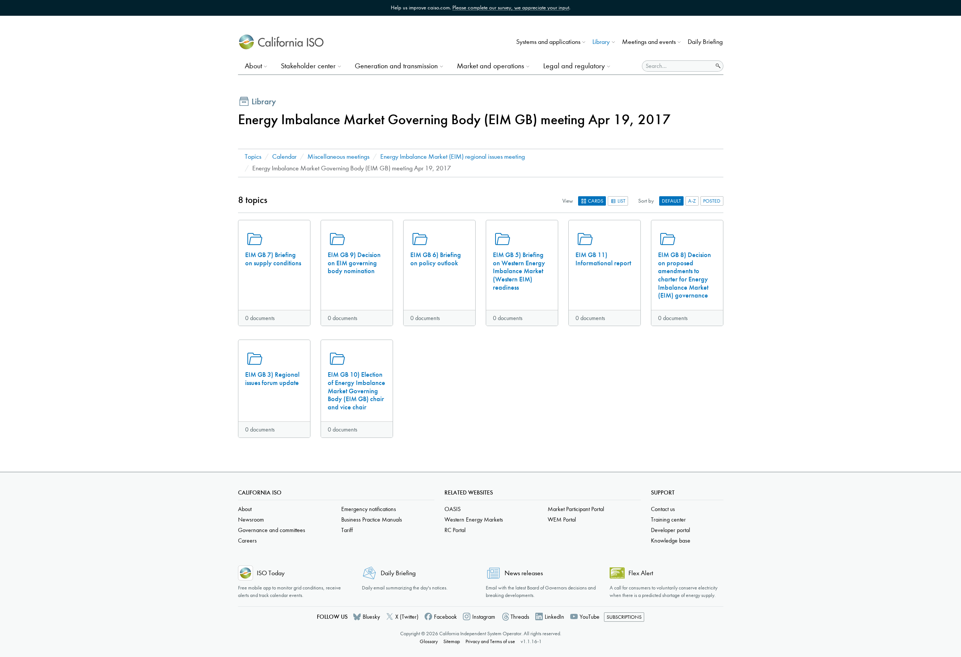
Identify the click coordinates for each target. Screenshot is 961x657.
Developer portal (670, 530)
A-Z (692, 201)
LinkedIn (554, 616)
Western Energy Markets (473, 519)
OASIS (452, 509)
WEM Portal (562, 519)
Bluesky (371, 616)
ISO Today (271, 573)
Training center (668, 519)
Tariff (347, 530)
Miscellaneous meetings (338, 157)
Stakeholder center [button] (308, 66)
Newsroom (251, 519)
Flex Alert (640, 573)
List (620, 201)
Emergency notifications (368, 509)
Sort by (646, 200)
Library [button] (601, 42)
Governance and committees (271, 530)
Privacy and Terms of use (490, 641)
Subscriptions (624, 617)
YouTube (589, 616)
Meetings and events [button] (649, 42)
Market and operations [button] (490, 66)
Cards (595, 201)
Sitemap (451, 641)
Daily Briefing (705, 42)
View (567, 200)
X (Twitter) (407, 616)
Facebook (445, 616)
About (245, 509)
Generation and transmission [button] (396, 66)
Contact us (663, 509)
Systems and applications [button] (548, 42)
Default (671, 201)
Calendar (284, 157)
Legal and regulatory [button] (574, 66)
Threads (520, 616)
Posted (711, 201)
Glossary (429, 641)
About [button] (253, 66)
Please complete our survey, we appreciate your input (510, 7)
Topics (253, 157)
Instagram (483, 616)
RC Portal (454, 530)
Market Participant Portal (576, 509)
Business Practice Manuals (371, 519)
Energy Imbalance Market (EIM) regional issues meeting (452, 157)
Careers (247, 540)
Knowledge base (670, 540)
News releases (524, 573)
